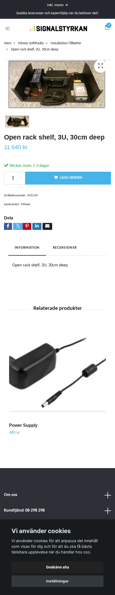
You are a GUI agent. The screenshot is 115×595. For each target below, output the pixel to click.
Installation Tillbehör (66, 56)
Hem (7, 56)
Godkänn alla (57, 567)
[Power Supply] (57, 387)
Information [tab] (27, 260)
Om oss (10, 508)
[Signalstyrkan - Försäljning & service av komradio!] (63, 31)
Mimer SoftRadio (31, 56)
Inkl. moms (55, 5)
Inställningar (57, 581)
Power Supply (23, 438)
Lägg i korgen (71, 191)
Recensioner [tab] (65, 260)
